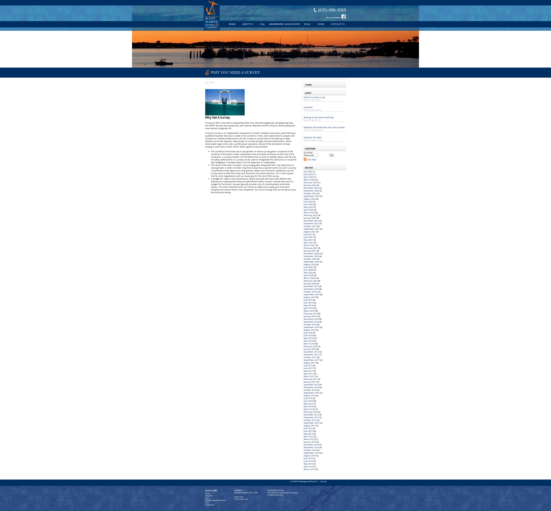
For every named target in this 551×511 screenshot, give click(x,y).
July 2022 (308, 201)
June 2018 (308, 335)
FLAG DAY (308, 107)
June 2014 (308, 461)
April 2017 (308, 373)
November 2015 (311, 417)
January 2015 (310, 442)
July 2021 (308, 234)
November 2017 (311, 354)
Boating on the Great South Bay (319, 117)
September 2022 (311, 196)
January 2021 (310, 250)
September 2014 (311, 452)
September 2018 (311, 327)
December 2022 (311, 188)
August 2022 (310, 199)
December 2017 (311, 351)
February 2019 (310, 313)
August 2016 (310, 395)
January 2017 (310, 381)
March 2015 (309, 439)
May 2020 (308, 272)
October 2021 (310, 226)
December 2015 (311, 414)
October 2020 (310, 259)
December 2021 (311, 220)
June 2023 (308, 174)
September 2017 (311, 360)
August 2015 (310, 425)
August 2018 (310, 330)
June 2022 (308, 204)
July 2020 (308, 267)
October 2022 (310, 193)
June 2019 (308, 302)
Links (321, 24)
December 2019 (311, 286)
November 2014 (311, 447)
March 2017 (309, 376)
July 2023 (308, 171)
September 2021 (311, 229)
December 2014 (311, 444)
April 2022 (308, 209)
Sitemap (323, 481)
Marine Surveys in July (314, 97)
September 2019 (311, 294)
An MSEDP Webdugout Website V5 (303, 481)
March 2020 (309, 278)
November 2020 (311, 256)
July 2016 (308, 398)
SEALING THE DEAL (313, 137)
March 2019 (309, 310)
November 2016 (311, 387)
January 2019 (310, 316)
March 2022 (309, 212)
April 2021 (308, 242)
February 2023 (310, 182)
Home (232, 24)
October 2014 (310, 450)
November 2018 (311, 321)
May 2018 (308, 338)
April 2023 (308, 177)
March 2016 (309, 409)
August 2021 (310, 231)
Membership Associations (284, 24)
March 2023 (309, 179)
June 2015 (308, 431)
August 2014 (310, 455)
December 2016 (311, 384)
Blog (307, 24)
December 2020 (311, 253)
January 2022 (310, 218)
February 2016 (310, 412)
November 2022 (311, 190)
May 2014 (308, 463)
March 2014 (309, 469)
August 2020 (310, 264)
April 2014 (308, 466)
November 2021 (311, 223)
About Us (247, 24)
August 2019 (310, 297)
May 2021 (308, 239)
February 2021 (310, 248)
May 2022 (308, 207)
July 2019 (308, 300)
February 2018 (310, 346)
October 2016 (310, 390)
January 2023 (310, 185)
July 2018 (308, 332)
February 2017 (310, 379)
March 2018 (309, 343)
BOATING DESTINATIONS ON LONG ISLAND (324, 127)
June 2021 (308, 237)
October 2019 (310, 291)
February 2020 (310, 280)
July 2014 (308, 458)
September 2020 (311, 261)
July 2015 (308, 428)
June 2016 (308, 401)
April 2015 (308, 436)
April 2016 (308, 406)
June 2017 (308, 368)
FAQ (262, 24)
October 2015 (310, 420)
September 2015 (311, 422)
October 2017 (310, 357)
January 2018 (310, 349)
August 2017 (310, 362)
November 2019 (311, 289)
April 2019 (308, 308)
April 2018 (308, 341)
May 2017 (308, 371)
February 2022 (310, 215)
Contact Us (338, 24)
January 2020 (310, 283)
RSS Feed (311, 159)
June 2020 (308, 270)
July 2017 (308, 365)
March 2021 (309, 245)
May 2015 (308, 433)
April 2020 (308, 275)
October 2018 (310, 324)
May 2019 (308, 305)
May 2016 (308, 403)
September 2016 (311, 392)
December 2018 (311, 319)
